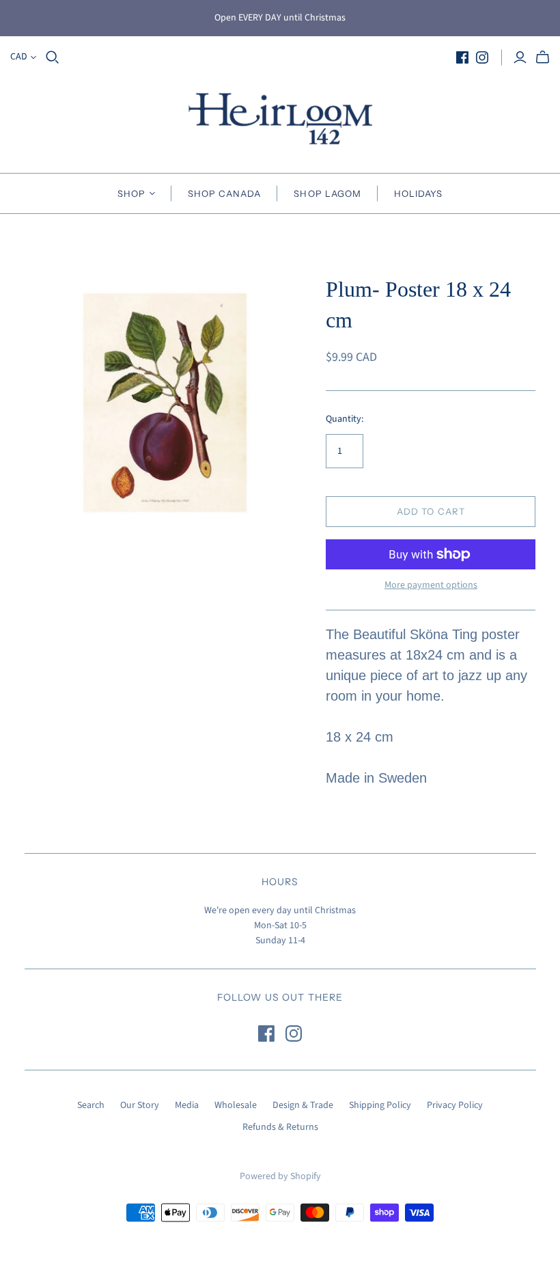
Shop (131, 193)
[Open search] (52, 57)
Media (187, 1105)
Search (90, 1105)
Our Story (139, 1105)
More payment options (430, 585)
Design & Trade (302, 1105)
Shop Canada (224, 193)
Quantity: (344, 419)
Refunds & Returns (280, 1127)
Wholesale (235, 1105)
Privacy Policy (455, 1105)
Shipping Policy (380, 1105)
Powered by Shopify (280, 1176)
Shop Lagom (327, 193)
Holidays (418, 193)
